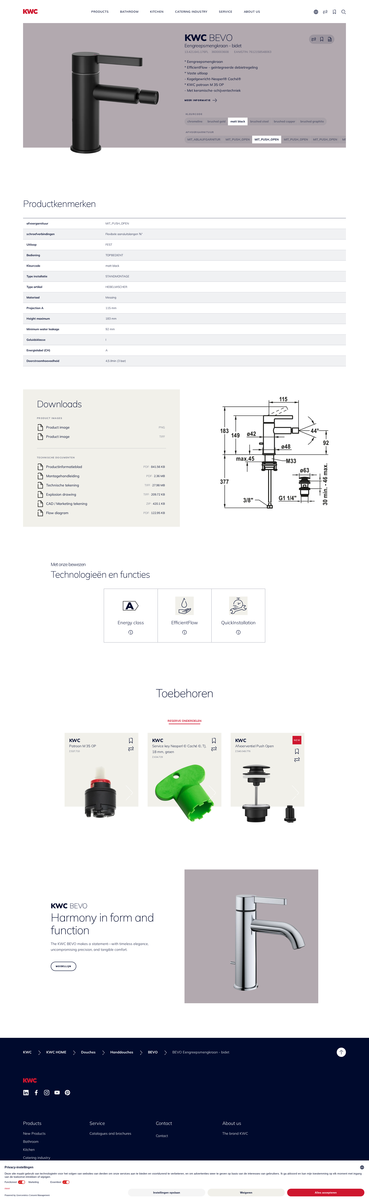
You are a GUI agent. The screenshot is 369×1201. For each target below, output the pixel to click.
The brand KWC (235, 1133)
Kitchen (157, 11)
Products (100, 11)
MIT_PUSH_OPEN (238, 139)
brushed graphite (312, 121)
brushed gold (216, 121)
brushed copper (284, 121)
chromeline (194, 121)
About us (252, 11)
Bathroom (129, 11)
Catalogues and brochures (110, 1133)
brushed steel (259, 121)
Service (225, 11)
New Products (34, 1133)
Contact (164, 1123)
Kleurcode (194, 114)
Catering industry (191, 11)
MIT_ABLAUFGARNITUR (203, 139)
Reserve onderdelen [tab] (184, 721)
